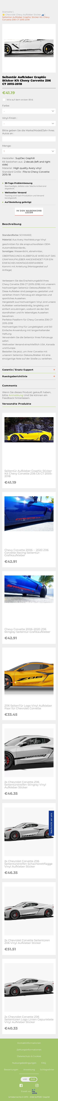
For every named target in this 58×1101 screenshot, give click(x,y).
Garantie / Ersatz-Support (17, 369)
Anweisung (29, 1069)
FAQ (43, 1063)
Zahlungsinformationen (29, 1049)
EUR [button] (33, 1079)
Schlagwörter (47, 1069)
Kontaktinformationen (29, 1043)
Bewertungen (11, 1069)
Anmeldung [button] (16, 395)
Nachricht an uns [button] (51, 823)
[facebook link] (21, 1086)
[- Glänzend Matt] (29, 123)
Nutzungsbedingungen (24, 1063)
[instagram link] (37, 1086)
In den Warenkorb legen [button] (29, 211)
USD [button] (25, 1079)
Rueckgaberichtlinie (14, 376)
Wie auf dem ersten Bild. (20, 99)
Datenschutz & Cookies (29, 1056)
